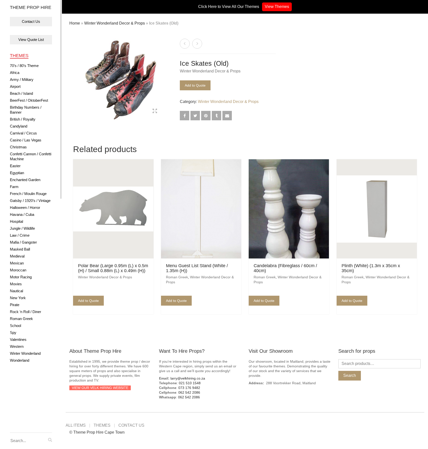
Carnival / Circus (23, 133)
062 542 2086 (189, 392)
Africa (14, 72)
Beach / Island (21, 93)
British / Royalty (22, 119)
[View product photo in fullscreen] (155, 111)
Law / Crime (19, 235)
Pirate (14, 305)
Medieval (17, 256)
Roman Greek (21, 319)
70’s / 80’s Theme (24, 66)
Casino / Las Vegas (25, 140)
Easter (15, 166)
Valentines (18, 339)
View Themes (277, 6)
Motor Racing (21, 277)
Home (74, 23)
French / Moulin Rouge (28, 194)
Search (349, 375)
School (15, 325)
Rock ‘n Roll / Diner (25, 312)
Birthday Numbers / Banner (25, 109)
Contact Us (31, 21)
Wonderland (19, 360)
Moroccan (18, 270)
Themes (19, 55)
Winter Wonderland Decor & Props (114, 23)
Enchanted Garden (25, 180)
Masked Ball (20, 249)
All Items (76, 425)
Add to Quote (195, 85)
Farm (14, 187)
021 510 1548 (190, 383)
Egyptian (17, 173)
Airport (15, 86)
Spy (13, 332)
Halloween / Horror (25, 207)
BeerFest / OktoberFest (29, 100)
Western (17, 346)
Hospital (16, 221)
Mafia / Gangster (23, 242)
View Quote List (31, 39)
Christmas (18, 147)
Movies (16, 284)
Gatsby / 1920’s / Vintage (30, 200)
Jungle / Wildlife (22, 228)
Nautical (16, 291)
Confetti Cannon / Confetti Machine (30, 156)
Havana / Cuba (22, 214)
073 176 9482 (189, 388)
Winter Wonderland (25, 353)
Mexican (17, 263)
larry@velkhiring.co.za (187, 378)
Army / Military (21, 79)
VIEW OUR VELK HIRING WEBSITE (100, 388)
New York (18, 298)
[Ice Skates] (185, 44)
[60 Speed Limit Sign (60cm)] (197, 44)
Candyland (18, 126)
